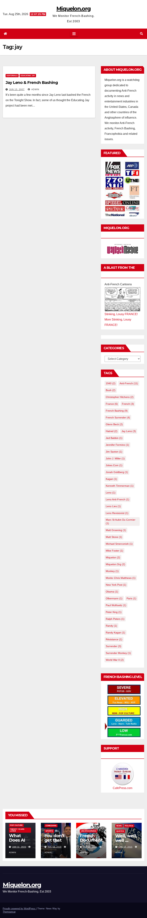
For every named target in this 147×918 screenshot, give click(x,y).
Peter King (114, 612)
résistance (114, 639)
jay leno (129, 431)
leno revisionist (117, 513)
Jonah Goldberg (117, 472)
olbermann (114, 598)
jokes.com (114, 465)
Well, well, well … (126, 838)
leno (110, 492)
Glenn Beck (114, 424)
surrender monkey (118, 653)
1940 (110, 383)
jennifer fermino (117, 444)
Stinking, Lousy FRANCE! (121, 314)
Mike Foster (114, 550)
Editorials (12, 76)
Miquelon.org (73, 8)
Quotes (120, 831)
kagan (111, 479)
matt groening (116, 530)
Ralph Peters (115, 618)
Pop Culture (16, 825)
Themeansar (9, 911)
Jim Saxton (114, 451)
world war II (115, 659)
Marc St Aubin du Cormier (120, 521)
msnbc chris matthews (121, 577)
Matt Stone (114, 537)
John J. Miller (115, 458)
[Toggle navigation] (74, 33)
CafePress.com (122, 788)
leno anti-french (117, 499)
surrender (113, 646)
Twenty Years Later (17, 830)
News (119, 826)
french (128, 403)
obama (112, 591)
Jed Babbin (114, 438)
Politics (129, 826)
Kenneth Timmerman (120, 485)
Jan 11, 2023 (19, 847)
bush (110, 390)
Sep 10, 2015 (90, 847)
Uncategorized (88, 831)
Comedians (51, 826)
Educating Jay (28, 76)
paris (131, 598)
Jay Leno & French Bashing (32, 82)
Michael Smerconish (119, 543)
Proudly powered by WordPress (19, 908)
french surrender (118, 417)
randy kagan (115, 632)
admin (35, 89)
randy (111, 625)
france (112, 403)
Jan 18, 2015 (125, 847)
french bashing (117, 410)
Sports (49, 831)
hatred (111, 431)
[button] (141, 33)
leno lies (113, 506)
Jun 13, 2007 (17, 89)
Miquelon (113, 557)
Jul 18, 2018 (54, 847)
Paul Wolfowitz (116, 605)
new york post (116, 584)
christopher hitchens (120, 397)
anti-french (129, 383)
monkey (112, 571)
